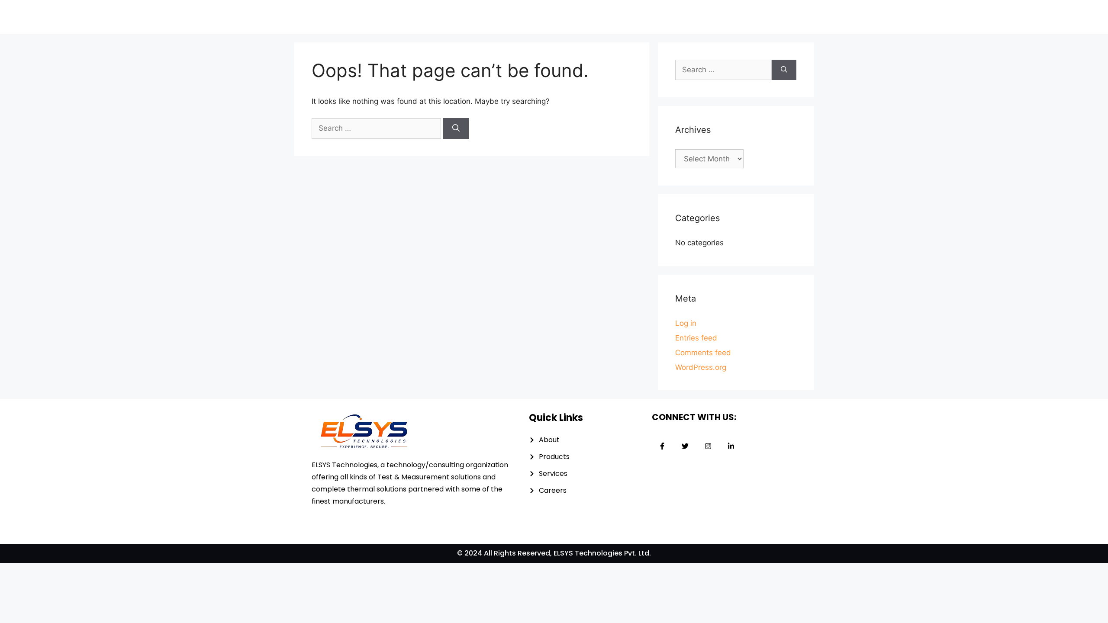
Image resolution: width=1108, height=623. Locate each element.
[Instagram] (708, 446)
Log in (685, 323)
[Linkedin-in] (731, 446)
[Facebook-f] (662, 446)
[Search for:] (377, 128)
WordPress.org (700, 367)
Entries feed (696, 338)
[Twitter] (685, 446)
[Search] (456, 128)
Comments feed (703, 352)
